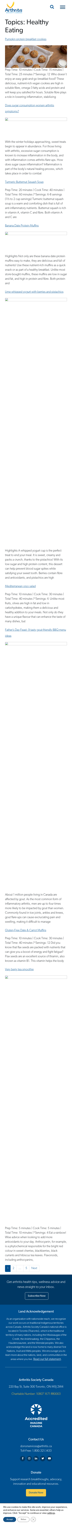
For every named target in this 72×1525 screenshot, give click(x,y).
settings (51, 1513)
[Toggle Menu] (62, 7)
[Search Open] (52, 7)
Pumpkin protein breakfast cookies (25, 39)
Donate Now (36, 1492)
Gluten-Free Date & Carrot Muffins (25, 930)
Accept (10, 1519)
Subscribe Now (37, 1296)
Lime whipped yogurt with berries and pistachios (34, 292)
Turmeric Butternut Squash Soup (24, 182)
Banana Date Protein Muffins (22, 225)
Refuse (23, 1519)
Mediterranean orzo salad (20, 586)
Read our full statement (47, 1359)
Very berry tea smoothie (19, 969)
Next (34, 1268)
